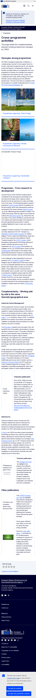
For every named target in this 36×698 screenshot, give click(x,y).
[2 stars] (5, 567)
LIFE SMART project (17, 260)
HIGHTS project (21, 240)
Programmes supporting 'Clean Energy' (17, 113)
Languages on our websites (10, 650)
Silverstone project (15, 216)
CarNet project (6, 251)
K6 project (7, 327)
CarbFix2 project (27, 209)
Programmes (6, 33)
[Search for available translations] (22, 85)
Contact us (4, 608)
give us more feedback (11, 571)
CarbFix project (14, 205)
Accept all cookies (14, 688)
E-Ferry (3, 432)
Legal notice (5, 661)
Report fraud (5, 620)
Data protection (6, 617)
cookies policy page (13, 678)
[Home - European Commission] (5, 5)
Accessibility (5, 664)
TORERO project (6, 275)
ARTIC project (16, 246)
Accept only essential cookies (19, 694)
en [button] (24, 6)
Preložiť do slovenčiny (12, 20)
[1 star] (3, 567)
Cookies (4, 654)
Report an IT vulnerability (9, 647)
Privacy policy (5, 657)
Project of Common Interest (10, 362)
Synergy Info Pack (25, 462)
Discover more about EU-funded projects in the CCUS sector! (23, 408)
